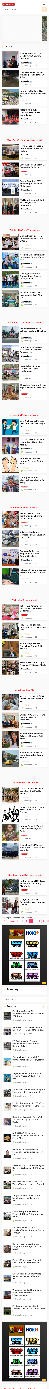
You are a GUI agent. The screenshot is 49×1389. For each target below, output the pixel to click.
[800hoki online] (16, 965)
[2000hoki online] (32, 965)
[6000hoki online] (32, 976)
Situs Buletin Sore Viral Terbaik (24, 507)
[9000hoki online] (32, 955)
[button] (5, 29)
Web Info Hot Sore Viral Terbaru (24, 230)
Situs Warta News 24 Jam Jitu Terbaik (24, 140)
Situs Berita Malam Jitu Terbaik (24, 415)
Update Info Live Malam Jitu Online (24, 322)
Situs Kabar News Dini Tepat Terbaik (24, 875)
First (5, 921)
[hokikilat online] (32, 933)
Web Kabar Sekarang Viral (24, 600)
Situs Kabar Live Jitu (24, 690)
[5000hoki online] (32, 944)
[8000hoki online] (16, 933)
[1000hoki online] (16, 944)
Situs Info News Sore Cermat (24, 782)
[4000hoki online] (16, 976)
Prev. (12, 921)
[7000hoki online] (16, 955)
